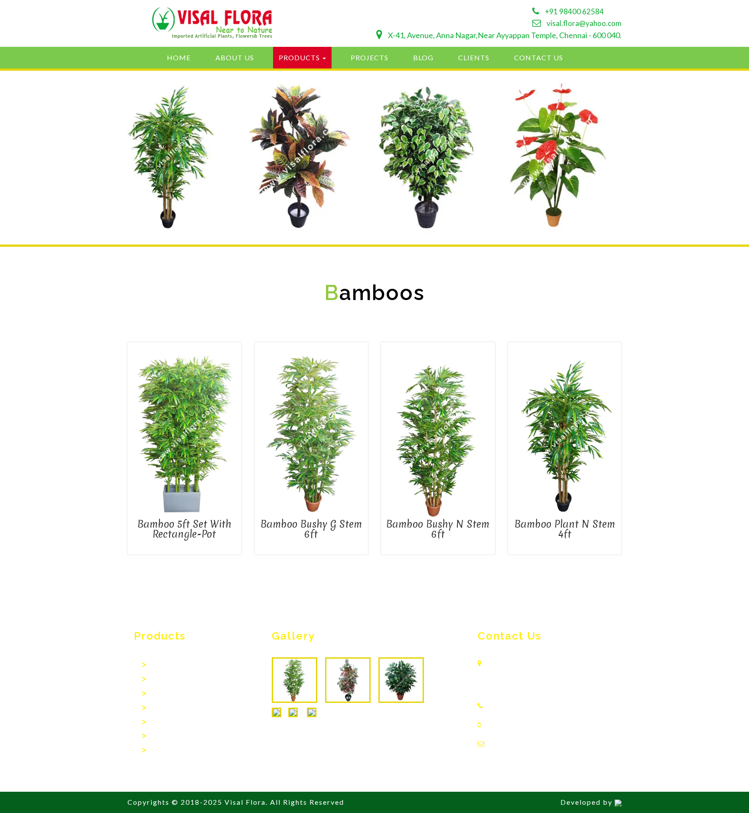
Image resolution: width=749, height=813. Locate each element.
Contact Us (538, 57)
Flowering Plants (174, 751)
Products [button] (300, 57)
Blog (423, 57)
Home (179, 57)
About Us (234, 57)
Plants (158, 736)
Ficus (157, 680)
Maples (160, 708)
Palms (158, 694)
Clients (473, 57)
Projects (369, 57)
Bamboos (163, 665)
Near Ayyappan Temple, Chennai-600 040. (527, 680)
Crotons (161, 722)
